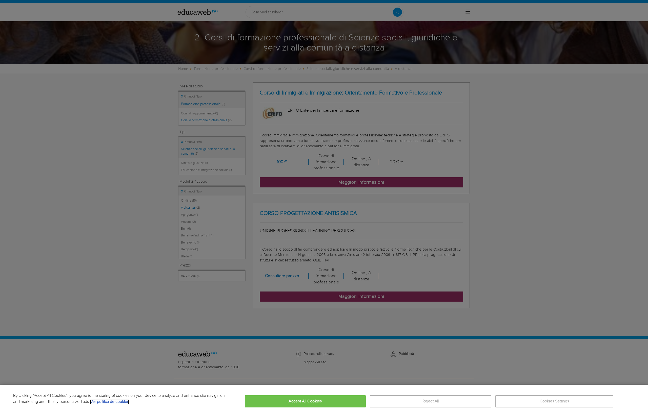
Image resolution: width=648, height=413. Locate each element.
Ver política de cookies (109, 401)
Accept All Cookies (305, 401)
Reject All (430, 401)
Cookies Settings (554, 401)
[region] (324, 399)
